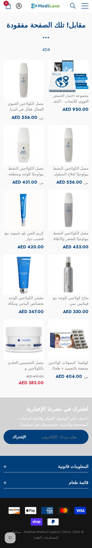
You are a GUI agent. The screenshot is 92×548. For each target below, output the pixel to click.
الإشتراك (19, 437)
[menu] (84, 5)
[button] (72, 5)
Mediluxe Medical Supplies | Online (47, 532)
